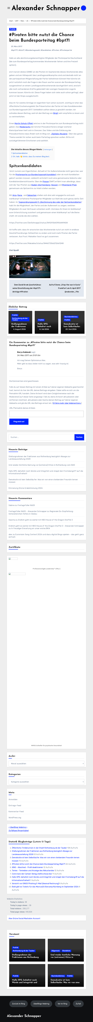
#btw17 (21, 50)
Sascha (12, 520)
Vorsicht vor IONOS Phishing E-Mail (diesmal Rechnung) (35, 883)
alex (10, 534)
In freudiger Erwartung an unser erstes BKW (30, 528)
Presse (46, 181)
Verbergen (48, 149)
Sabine (12, 505)
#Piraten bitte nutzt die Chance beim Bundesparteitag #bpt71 (38, 864)
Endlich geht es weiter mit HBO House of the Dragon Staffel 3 (45, 520)
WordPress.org (15, 818)
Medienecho (25, 127)
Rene (19, 195)
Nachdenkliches (71, 317)
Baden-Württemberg (40, 185)
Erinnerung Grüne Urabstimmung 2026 (26, 488)
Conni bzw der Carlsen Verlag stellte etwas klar (32, 874)
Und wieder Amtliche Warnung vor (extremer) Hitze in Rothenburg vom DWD (42, 465)
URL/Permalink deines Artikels (22, 408)
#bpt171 (14, 50)
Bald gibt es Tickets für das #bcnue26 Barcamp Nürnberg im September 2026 (45, 887)
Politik (12, 29)
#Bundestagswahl (32, 50)
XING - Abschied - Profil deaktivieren (27, 867)
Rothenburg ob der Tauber (20, 319)
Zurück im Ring (18, 1004)
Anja (14, 195)
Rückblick (66, 951)
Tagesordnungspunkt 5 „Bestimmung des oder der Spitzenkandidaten (49, 202)
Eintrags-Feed (15, 805)
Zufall (78, 1004)
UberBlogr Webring (18, 827)
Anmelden (13, 799)
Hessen (54, 185)
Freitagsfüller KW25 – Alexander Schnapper (28, 511)
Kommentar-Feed (16, 811)
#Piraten (55, 50)
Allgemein (55, 951)
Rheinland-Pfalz (69, 185)
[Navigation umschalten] (9, 8)
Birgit (55, 113)
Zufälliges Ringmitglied (19, 830)
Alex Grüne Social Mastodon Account (24, 918)
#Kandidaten (46, 50)
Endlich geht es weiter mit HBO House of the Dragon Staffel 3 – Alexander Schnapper (46, 526)
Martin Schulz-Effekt (24, 123)
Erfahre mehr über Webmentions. (67, 403)
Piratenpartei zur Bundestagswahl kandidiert (36, 174)
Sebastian (32, 195)
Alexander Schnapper (46, 8)
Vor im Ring (62, 1004)
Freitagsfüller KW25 (26, 505)
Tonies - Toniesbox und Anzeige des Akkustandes (33, 870)
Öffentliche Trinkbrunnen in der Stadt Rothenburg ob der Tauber (39, 848)
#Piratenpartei (66, 50)
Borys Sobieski (24, 352)
